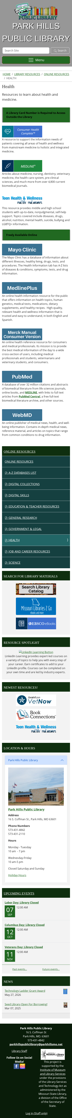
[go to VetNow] (36, 700)
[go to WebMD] (22, 415)
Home (7, 74)
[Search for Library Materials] (36, 589)
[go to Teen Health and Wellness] (22, 200)
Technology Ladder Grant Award (25, 991)
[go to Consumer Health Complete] (22, 131)
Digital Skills (18, 495)
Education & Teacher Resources (33, 506)
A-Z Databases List (22, 473)
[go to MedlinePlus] (22, 287)
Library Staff (19, 1051)
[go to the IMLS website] (52, 1054)
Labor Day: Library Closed (22, 902)
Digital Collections (24, 484)
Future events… (51, 969)
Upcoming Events (19, 893)
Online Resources (56, 74)
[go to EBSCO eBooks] (36, 623)
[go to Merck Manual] (22, 334)
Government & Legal (25, 529)
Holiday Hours (17, 875)
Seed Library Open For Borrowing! (26, 1004)
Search (62, 50)
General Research (22, 518)
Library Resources (27, 74)
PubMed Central (29, 396)
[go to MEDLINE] (22, 165)
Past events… (19, 969)
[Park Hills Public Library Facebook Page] (16, 1066)
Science (14, 563)
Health (14, 540)
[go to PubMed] (22, 376)
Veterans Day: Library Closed (24, 947)
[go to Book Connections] (36, 714)
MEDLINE (31, 392)
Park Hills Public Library (23, 760)
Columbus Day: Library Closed (25, 925)
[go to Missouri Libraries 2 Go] (36, 606)
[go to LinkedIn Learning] (36, 652)
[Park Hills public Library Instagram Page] (22, 1066)
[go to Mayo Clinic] (22, 249)
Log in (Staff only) (36, 1113)
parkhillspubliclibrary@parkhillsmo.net (36, 1044)
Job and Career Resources (29, 551)
